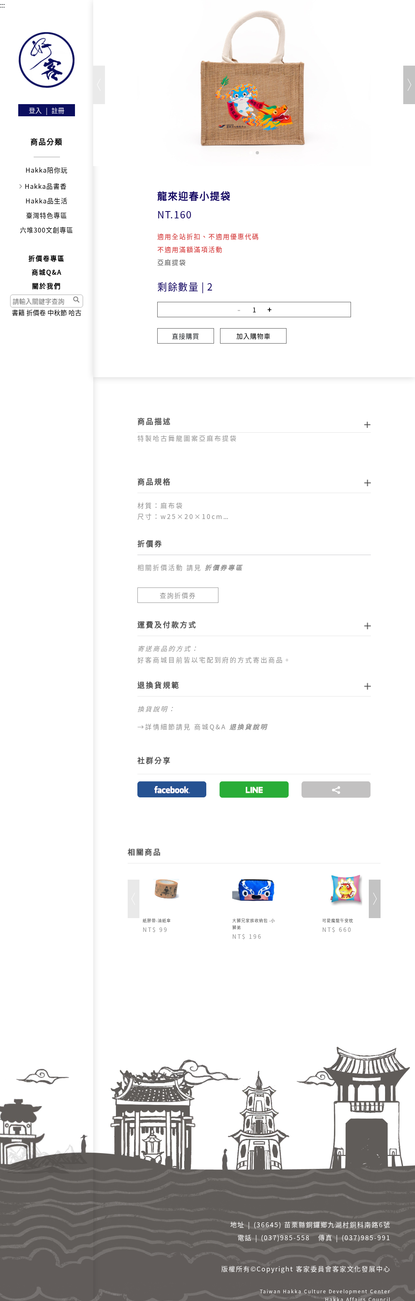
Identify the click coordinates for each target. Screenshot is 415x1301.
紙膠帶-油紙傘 (157, 920)
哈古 (74, 312)
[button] (250, 152)
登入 (35, 110)
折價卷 (36, 312)
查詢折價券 (178, 595)
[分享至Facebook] (171, 789)
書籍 (18, 312)
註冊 (57, 110)
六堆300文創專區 (46, 230)
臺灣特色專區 (46, 215)
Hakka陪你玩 (47, 170)
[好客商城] (46, 60)
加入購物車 (253, 336)
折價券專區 (224, 567)
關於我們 (46, 286)
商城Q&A (47, 272)
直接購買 (185, 336)
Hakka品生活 (47, 200)
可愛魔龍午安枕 (337, 920)
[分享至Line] (254, 789)
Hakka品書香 (46, 186)
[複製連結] (336, 789)
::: (2, 5)
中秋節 (57, 312)
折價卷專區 (46, 258)
